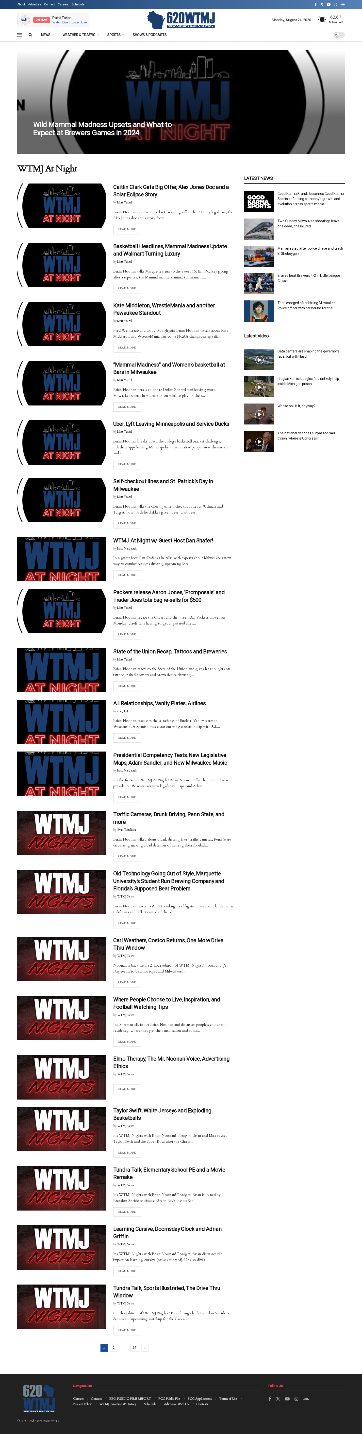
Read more (129, 229)
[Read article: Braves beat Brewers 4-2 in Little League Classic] (259, 283)
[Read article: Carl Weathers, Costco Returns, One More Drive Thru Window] (61, 959)
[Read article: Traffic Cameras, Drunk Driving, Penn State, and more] (61, 833)
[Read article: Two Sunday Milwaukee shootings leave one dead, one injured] (259, 229)
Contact (49, 4)
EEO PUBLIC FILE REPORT (130, 1399)
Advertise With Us (176, 1404)
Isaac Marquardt (127, 549)
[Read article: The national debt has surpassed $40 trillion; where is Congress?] (259, 441)
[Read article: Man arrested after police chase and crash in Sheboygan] (259, 256)
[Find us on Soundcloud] (342, 4)
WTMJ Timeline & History (117, 1404)
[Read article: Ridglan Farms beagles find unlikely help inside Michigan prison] (259, 386)
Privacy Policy (82, 1404)
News (45, 35)
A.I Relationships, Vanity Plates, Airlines (159, 703)
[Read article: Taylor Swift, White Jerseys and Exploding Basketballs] (61, 1129)
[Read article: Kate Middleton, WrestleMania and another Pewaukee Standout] (61, 324)
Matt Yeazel (44, 143)
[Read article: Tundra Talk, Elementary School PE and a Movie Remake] (61, 1188)
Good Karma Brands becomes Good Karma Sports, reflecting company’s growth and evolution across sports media (311, 199)
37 (134, 1347)
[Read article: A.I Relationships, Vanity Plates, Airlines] (61, 722)
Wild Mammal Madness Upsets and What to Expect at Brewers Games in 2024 (102, 128)
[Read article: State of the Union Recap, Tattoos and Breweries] (61, 670)
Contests (202, 1404)
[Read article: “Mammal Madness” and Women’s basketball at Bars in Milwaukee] (61, 383)
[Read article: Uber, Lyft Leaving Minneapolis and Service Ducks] (61, 442)
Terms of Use (228, 1399)
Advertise (34, 4)
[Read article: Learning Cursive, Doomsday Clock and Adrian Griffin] (61, 1247)
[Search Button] (30, 35)
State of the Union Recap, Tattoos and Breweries (170, 651)
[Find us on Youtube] (328, 4)
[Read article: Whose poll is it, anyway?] (259, 414)
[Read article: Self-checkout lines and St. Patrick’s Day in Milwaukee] (61, 500)
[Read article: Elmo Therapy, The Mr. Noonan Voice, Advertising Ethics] (61, 1077)
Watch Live (60, 22)
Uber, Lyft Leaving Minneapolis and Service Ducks (171, 424)
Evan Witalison (126, 830)
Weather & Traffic (79, 35)
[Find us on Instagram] (335, 4)
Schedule (78, 4)
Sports (114, 35)
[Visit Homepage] (181, 20)
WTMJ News (125, 897)
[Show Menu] (19, 35)
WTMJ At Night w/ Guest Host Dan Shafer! (163, 540)
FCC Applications (200, 1399)
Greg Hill (123, 711)
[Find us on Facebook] (316, 4)
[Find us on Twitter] (322, 4)
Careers (63, 4)
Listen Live (79, 22)
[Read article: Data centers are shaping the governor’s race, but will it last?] (259, 359)
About (21, 4)
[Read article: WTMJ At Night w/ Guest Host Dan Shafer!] (61, 559)
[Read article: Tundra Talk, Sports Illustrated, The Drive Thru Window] (61, 1307)
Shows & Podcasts (150, 35)
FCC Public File (169, 1399)
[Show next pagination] (145, 1348)
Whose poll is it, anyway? (296, 406)
